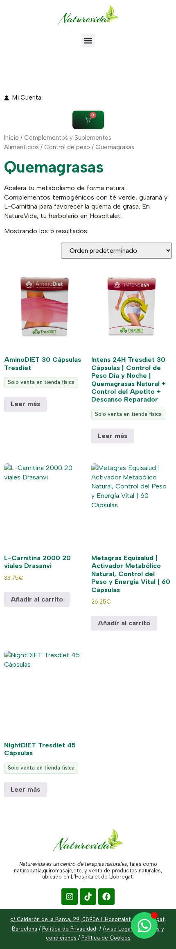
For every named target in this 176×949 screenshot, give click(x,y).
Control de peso (67, 147)
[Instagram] (69, 896)
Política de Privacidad (69, 929)
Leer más (25, 404)
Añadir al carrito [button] (37, 599)
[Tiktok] (88, 896)
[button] (88, 40)
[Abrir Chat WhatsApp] (144, 925)
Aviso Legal (117, 929)
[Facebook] (106, 896)
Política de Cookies (106, 938)
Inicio (11, 137)
